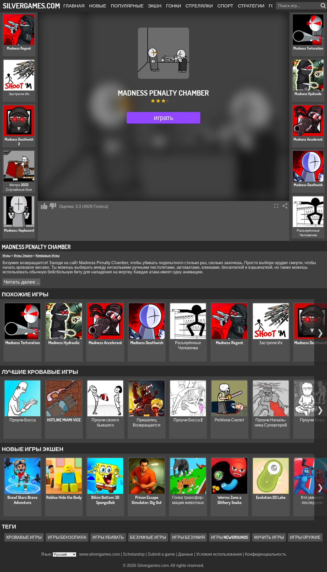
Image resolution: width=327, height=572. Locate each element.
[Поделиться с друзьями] (285, 206)
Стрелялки (199, 5)
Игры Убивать (108, 537)
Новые (97, 5)
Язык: (47, 554)
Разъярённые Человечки (188, 345)
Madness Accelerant (105, 342)
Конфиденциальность (265, 554)
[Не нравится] (53, 206)
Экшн (154, 5)
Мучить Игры (269, 537)
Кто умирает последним (312, 500)
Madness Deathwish (146, 342)
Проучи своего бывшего (105, 422)
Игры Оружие (305, 537)
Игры (6, 255)
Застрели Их (271, 342)
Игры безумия (188, 537)
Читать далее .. (21, 282)
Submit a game (161, 554)
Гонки (173, 5)
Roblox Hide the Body (64, 497)
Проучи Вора (312, 419)
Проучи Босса (22, 419)
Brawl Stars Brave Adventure (22, 500)
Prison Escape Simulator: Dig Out (147, 500)
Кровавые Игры (48, 255)
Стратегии (251, 5)
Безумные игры (148, 537)
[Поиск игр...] (324, 5)
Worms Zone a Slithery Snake (229, 500)
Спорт (225, 5)
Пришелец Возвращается (146, 422)
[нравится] (44, 206)
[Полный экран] (276, 206)
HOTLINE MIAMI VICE (64, 419)
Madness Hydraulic (64, 342)
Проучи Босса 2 (188, 419)
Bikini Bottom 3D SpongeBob (105, 500)
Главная (74, 5)
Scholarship (134, 554)
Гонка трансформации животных (188, 500)
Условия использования (219, 554)
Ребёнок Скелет (229, 419)
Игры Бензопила (67, 537)
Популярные (127, 5)
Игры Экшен (23, 255)
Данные (185, 554)
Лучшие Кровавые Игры (40, 371)
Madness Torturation (22, 342)
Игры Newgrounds (229, 537)
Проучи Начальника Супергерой (271, 422)
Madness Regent (229, 342)
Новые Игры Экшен (32, 448)
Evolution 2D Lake (271, 497)
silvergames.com (31, 5)
